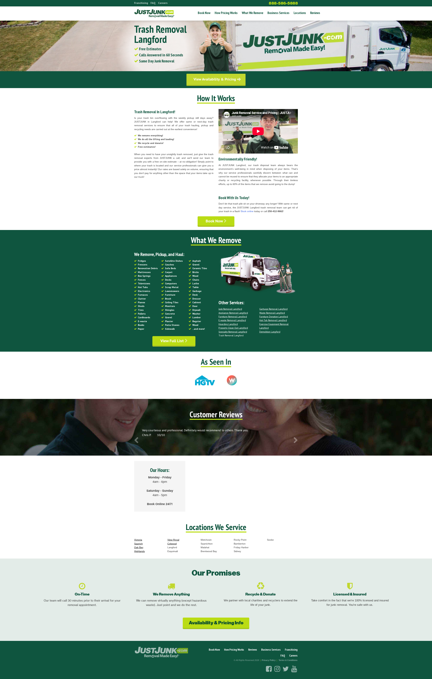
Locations (300, 13)
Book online (247, 211)
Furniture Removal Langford (233, 316)
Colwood (172, 543)
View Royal (173, 539)
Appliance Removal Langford (233, 312)
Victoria (138, 539)
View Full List (172, 340)
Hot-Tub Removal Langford (273, 320)
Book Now (204, 13)
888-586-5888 (283, 3)
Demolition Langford (269, 331)
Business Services (278, 13)
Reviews (315, 13)
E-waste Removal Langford (232, 320)
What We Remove (252, 13)
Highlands (139, 551)
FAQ (153, 3)
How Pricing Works (226, 13)
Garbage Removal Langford (273, 308)
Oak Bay (138, 547)
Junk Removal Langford (230, 308)
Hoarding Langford (228, 324)
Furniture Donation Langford (273, 316)
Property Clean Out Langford (233, 327)
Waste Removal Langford (272, 312)
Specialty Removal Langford (233, 331)
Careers (163, 3)
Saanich (138, 543)
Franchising (141, 3)
